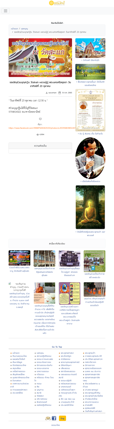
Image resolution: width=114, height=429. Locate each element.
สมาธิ (39, 392)
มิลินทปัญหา (66, 365)
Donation (17, 380)
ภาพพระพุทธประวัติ (93, 356)
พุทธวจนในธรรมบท (93, 368)
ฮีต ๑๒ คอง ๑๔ (68, 398)
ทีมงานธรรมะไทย (20, 356)
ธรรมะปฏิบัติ (66, 380)
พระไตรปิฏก (66, 356)
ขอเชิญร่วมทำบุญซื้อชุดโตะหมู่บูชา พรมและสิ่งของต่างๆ (69, 272)
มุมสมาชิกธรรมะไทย (21, 377)
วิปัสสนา (40, 395)
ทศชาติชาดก (90, 362)
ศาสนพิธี (88, 405)
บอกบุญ (24, 28)
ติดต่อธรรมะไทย (19, 365)
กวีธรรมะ (40, 374)
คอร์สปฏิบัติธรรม (44, 405)
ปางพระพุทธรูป (91, 389)
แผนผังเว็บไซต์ (19, 359)
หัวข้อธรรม (65, 359)
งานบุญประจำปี (67, 401)
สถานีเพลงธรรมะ (68, 371)
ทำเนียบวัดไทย (91, 398)
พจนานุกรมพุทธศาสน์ (70, 362)
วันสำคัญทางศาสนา (93, 411)
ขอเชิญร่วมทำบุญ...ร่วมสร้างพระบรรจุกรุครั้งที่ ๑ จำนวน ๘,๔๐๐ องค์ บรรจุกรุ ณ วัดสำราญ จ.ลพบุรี (19, 300)
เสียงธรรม (65, 368)
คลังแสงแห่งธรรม (68, 383)
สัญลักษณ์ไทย (19, 374)
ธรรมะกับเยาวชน (44, 362)
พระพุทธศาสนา (67, 352)
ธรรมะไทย (55, 425)
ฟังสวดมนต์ (42, 401)
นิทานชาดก (90, 365)
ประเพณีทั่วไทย (67, 405)
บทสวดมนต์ (66, 386)
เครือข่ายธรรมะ (19, 371)
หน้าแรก (14, 28)
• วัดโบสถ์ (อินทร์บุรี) (90, 60)
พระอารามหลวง (92, 401)
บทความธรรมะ (43, 371)
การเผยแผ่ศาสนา (20, 389)
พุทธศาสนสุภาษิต (92, 374)
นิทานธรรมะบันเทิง (44, 365)
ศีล (38, 386)
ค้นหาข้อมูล (17, 362)
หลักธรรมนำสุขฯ (68, 389)
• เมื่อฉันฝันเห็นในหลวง (90, 181)
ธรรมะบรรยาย (43, 368)
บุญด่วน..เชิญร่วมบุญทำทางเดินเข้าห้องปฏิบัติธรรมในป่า (94, 302)
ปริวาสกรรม (42, 398)
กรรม (39, 383)
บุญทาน (40, 389)
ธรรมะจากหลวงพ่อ (45, 359)
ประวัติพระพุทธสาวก (93, 359)
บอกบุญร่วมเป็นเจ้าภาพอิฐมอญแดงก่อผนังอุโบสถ (44, 272)
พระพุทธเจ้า (90, 352)
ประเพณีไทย (18, 392)
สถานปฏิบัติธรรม (44, 356)
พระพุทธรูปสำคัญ (92, 392)
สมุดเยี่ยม (17, 368)
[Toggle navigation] (5, 11)
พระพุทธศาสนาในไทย (94, 395)
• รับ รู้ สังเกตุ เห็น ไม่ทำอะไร (90, 133)
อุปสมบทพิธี (90, 408)
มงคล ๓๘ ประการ (93, 371)
